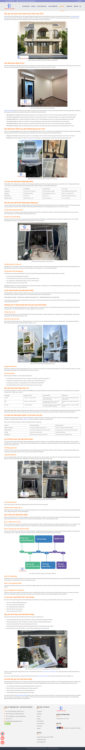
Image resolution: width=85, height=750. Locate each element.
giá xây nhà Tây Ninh (43, 676)
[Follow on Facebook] (58, 728)
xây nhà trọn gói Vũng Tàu (49, 671)
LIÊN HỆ (76, 6)
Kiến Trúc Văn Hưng (9, 110)
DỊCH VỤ (33, 6)
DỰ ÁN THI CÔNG (41, 6)
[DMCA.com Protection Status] (7, 723)
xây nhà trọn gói (26, 419)
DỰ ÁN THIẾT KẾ (53, 6)
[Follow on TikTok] (60, 728)
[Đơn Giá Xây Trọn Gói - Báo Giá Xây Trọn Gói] (9, 6)
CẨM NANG (69, 6)
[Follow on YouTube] (62, 728)
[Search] (80, 6)
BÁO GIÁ (62, 6)
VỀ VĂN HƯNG (26, 6)
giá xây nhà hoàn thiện (21, 695)
